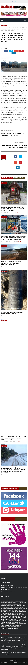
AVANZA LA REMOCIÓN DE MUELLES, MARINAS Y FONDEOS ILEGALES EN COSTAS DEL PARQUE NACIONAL (13, 237)
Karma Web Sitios (24, 662)
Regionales (4, 25)
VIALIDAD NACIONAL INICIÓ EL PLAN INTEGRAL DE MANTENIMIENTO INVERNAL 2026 (13, 438)
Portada (11, 660)
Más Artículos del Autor (18, 177)
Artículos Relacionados (7, 177)
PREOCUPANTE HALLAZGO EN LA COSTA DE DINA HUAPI (12, 313)
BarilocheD (9, 43)
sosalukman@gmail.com (8, 592)
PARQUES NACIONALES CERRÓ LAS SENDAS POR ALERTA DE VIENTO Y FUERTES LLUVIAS (12, 208)
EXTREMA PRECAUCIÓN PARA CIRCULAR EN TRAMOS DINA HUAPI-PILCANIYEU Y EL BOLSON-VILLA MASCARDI (13, 470)
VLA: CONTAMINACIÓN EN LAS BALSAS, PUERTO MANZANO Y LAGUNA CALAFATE (11, 263)
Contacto (15, 660)
